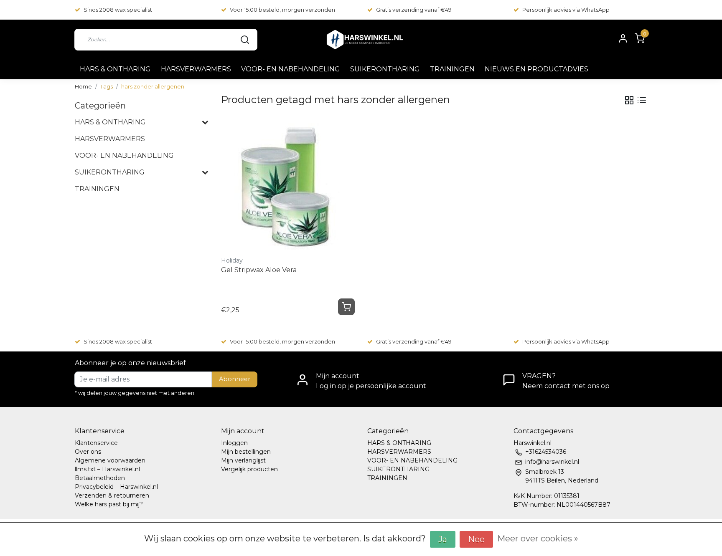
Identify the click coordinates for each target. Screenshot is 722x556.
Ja (442, 539)
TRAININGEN (452, 69)
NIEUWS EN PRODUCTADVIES (536, 69)
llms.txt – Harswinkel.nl (107, 469)
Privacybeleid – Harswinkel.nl (116, 486)
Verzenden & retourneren (112, 495)
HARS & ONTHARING (115, 69)
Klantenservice (96, 443)
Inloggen (234, 443)
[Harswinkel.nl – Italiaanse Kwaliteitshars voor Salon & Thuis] (364, 39)
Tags (106, 86)
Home (83, 86)
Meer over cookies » (537, 538)
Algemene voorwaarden (110, 460)
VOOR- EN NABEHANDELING (290, 69)
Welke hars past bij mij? (109, 504)
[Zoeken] (245, 39)
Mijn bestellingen (246, 451)
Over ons (88, 451)
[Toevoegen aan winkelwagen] (346, 306)
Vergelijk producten (249, 469)
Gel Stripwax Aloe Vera (259, 270)
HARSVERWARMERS (196, 69)
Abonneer (234, 379)
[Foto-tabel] (629, 100)
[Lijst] (641, 100)
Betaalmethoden (100, 478)
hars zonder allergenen (152, 86)
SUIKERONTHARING (385, 69)
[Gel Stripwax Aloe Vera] (288, 186)
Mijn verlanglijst (243, 460)
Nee (476, 539)
